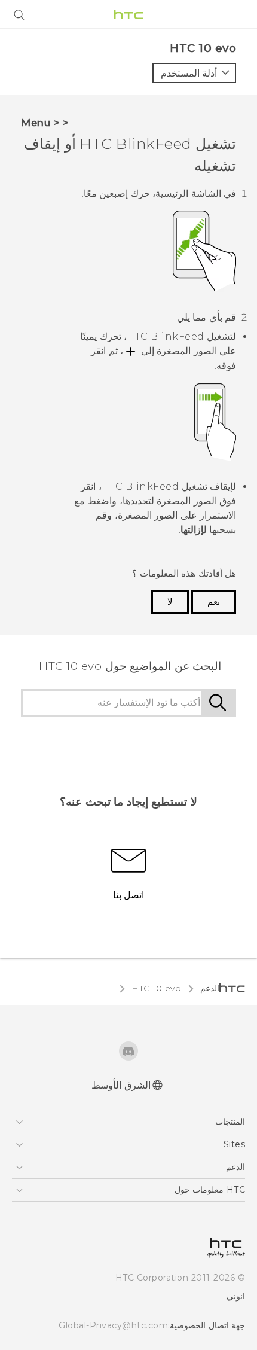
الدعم (209, 988)
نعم (213, 601)
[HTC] (128, 14)
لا (170, 601)
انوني (236, 1296)
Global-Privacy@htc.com (113, 1325)
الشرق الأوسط (121, 1085)
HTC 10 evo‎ (156, 988)
